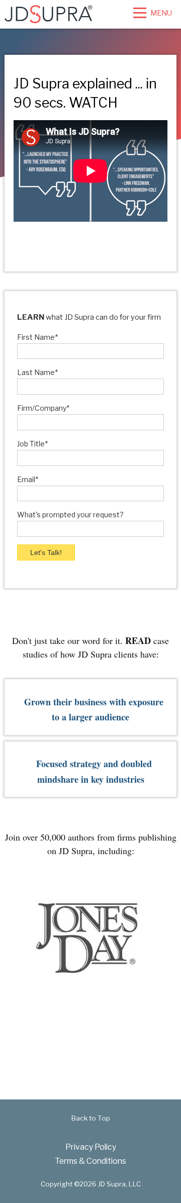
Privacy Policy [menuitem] (90, 1147)
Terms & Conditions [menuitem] (90, 1161)
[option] (87, 938)
